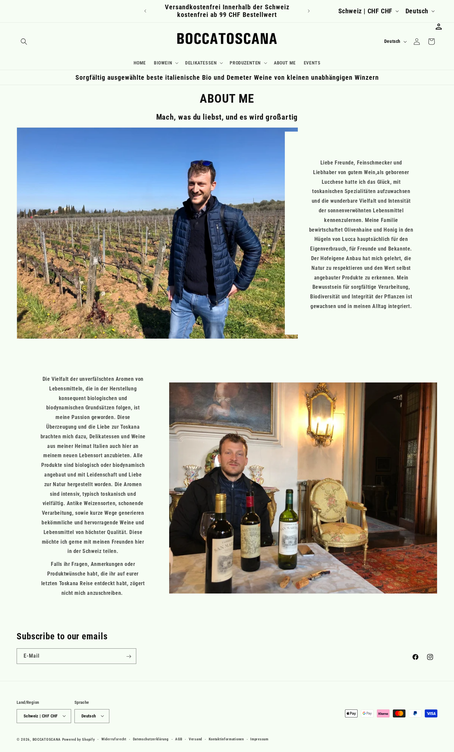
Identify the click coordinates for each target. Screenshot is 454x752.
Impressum (259, 739)
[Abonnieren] (128, 656)
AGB (178, 739)
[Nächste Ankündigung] (308, 11)
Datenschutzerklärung (151, 739)
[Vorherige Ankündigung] (145, 11)
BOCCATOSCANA (47, 739)
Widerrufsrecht (113, 739)
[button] (24, 41)
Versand (195, 739)
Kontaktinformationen (226, 739)
